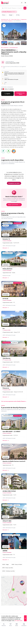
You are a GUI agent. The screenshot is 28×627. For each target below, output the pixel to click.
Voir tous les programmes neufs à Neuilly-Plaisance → (14, 401)
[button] (13, 589)
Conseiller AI (24, 625)
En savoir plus (18, 620)
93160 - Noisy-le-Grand (17, 564)
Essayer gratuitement (13, 204)
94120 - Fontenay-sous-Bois (8, 571)
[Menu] (25, 2)
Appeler (8, 93)
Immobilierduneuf (5, 2)
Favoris (10, 625)
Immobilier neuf (4, 19)
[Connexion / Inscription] (21, 2)
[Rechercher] (25, 8)
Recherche (4, 625)
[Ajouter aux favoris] (4, 25)
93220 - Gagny (5, 564)
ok (25, 618)
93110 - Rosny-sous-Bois (7, 567)
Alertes (16, 625)
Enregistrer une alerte (20, 93)
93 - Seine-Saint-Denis (14, 19)
